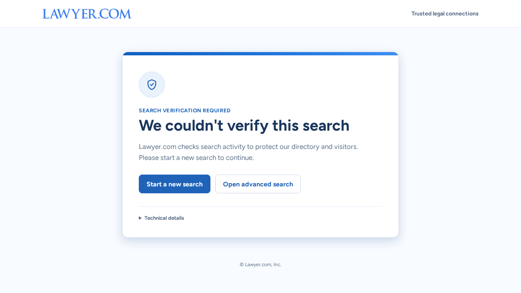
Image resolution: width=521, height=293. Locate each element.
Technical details (164, 218)
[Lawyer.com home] (87, 13)
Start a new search (175, 184)
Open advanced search (258, 184)
